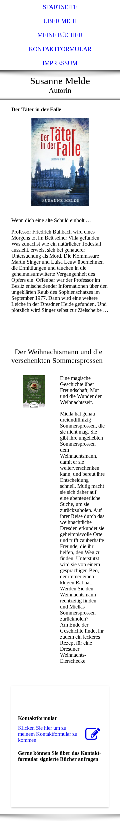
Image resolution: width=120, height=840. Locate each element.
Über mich (60, 20)
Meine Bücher (60, 35)
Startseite (60, 6)
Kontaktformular (60, 49)
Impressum (59, 63)
